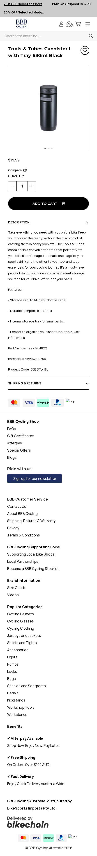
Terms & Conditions (23, 535)
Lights (12, 657)
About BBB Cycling (22, 513)
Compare (15, 170)
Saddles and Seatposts (26, 685)
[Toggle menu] (87, 25)
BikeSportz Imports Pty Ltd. (31, 808)
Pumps (13, 664)
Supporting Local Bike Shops (31, 554)
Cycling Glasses (20, 621)
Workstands (17, 714)
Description (19, 222)
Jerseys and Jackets (24, 635)
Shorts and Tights (22, 642)
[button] (48, 822)
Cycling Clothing (20, 628)
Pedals (12, 693)
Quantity (16, 176)
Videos (13, 594)
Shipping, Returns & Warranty (31, 520)
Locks (12, 671)
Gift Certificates (20, 435)
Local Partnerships (22, 561)
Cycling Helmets (20, 613)
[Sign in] (61, 24)
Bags (11, 678)
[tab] (45, 148)
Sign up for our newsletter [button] (34, 478)
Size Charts (16, 587)
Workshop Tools (21, 707)
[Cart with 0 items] (78, 25)
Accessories (17, 649)
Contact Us (16, 506)
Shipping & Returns (24, 383)
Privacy (13, 527)
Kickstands (16, 700)
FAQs (11, 428)
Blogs (12, 457)
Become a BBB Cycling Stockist (33, 568)
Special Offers (19, 450)
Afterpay (14, 443)
